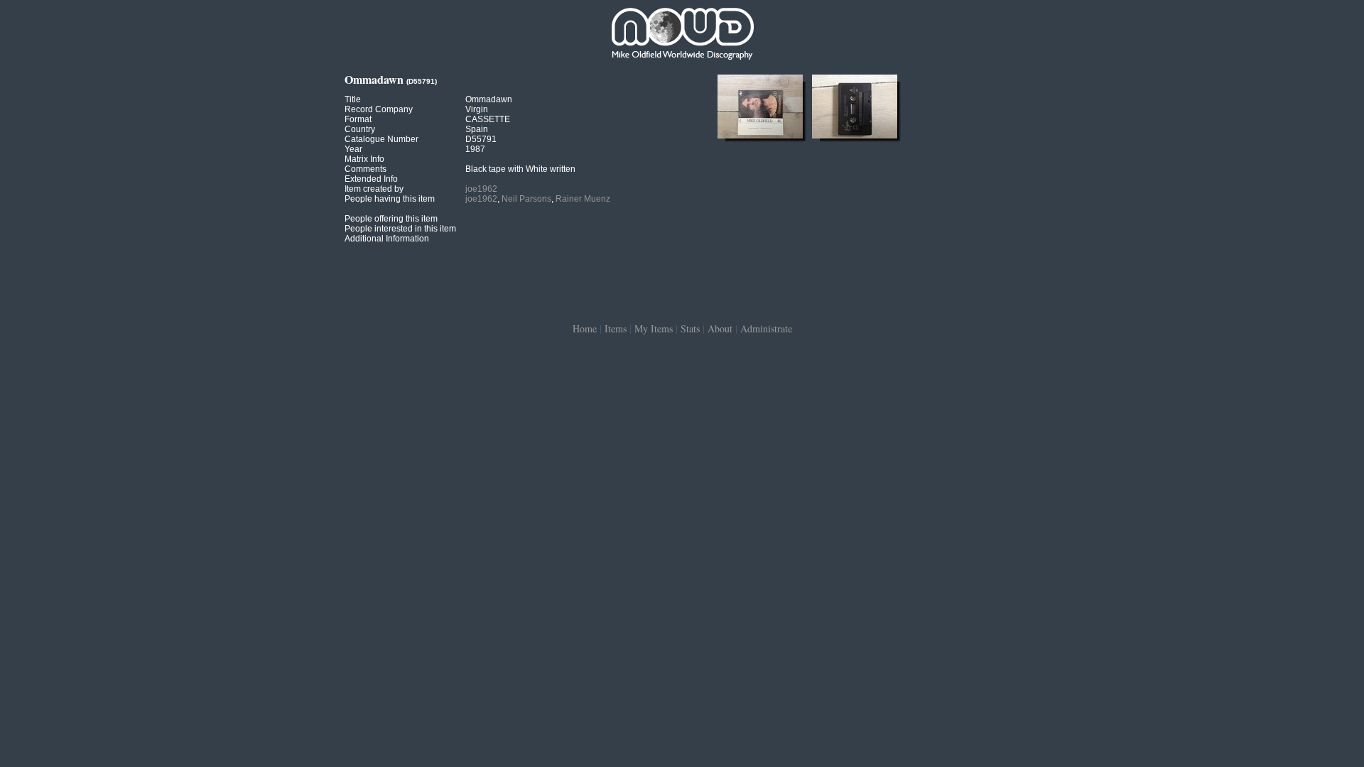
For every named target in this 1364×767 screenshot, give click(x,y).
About (720, 328)
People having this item (390, 199)
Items (616, 328)
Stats (690, 328)
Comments (365, 169)
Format (358, 119)
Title (353, 99)
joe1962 (481, 189)
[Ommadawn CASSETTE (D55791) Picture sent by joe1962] (760, 138)
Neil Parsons (526, 199)
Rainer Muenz (583, 199)
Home (585, 328)
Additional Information (387, 239)
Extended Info (371, 179)
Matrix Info (364, 159)
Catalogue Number (381, 139)
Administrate (766, 328)
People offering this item (391, 219)
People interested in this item (400, 229)
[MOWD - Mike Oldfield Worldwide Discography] (682, 35)
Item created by (374, 189)
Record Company (379, 109)
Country (360, 129)
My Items (653, 328)
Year (353, 149)
